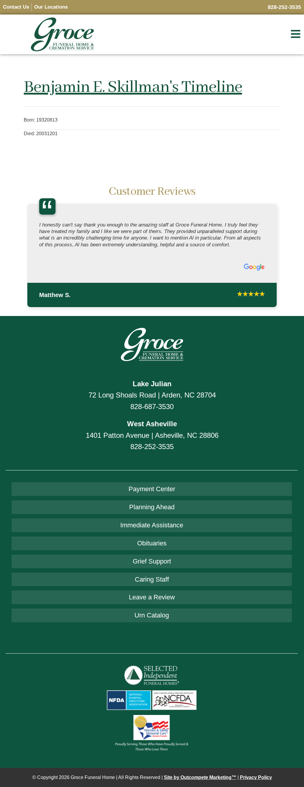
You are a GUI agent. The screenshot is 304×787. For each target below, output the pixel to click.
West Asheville (152, 401)
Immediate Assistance (151, 502)
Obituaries (152, 520)
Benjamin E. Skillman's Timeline (133, 87)
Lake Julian (152, 361)
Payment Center (152, 466)
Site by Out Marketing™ (200, 754)
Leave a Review (152, 574)
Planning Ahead (152, 484)
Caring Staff (152, 556)
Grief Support (152, 538)
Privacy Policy (256, 754)
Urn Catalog (151, 592)
